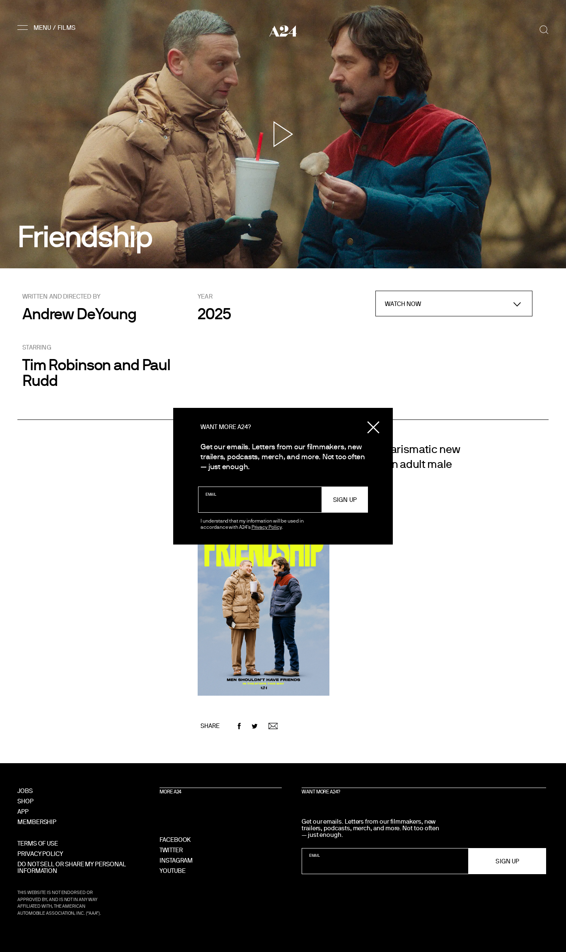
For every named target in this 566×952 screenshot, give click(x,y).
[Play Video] (283, 134)
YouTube (172, 870)
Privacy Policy (267, 527)
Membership (36, 821)
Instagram (176, 860)
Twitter (171, 849)
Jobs (25, 790)
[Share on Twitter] (254, 726)
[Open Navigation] (47, 27)
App (23, 811)
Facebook (175, 839)
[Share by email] (273, 726)
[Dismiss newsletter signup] (373, 427)
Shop (25, 801)
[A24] (283, 30)
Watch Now (403, 303)
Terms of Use (37, 843)
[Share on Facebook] (239, 726)
